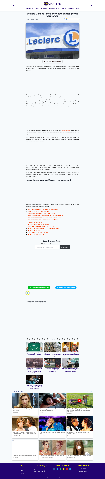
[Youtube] (67, 469)
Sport (77, 8)
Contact (22, 473)
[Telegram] (70, 469)
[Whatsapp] (60, 469)
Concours (44, 8)
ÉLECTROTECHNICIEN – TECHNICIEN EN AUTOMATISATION (45, 215)
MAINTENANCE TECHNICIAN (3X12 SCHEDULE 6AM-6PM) (44, 217)
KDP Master (83, 468)
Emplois (37, 8)
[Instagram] (64, 469)
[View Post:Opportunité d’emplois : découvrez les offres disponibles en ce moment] (34, 347)
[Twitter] (57, 469)
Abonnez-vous (64, 247)
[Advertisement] (52, 83)
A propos (22, 470)
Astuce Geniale (83, 471)
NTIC (62, 8)
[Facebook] (54, 469)
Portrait (70, 8)
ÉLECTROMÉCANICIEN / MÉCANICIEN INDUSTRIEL (43, 209)
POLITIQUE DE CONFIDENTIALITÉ (39, 470)
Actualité (28, 8)
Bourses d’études (54, 8)
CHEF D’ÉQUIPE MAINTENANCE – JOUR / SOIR (41, 213)
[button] (13, 5)
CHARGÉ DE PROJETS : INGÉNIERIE (38, 211)
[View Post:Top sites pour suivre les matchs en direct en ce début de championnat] (52, 363)
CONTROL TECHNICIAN (35, 223)
